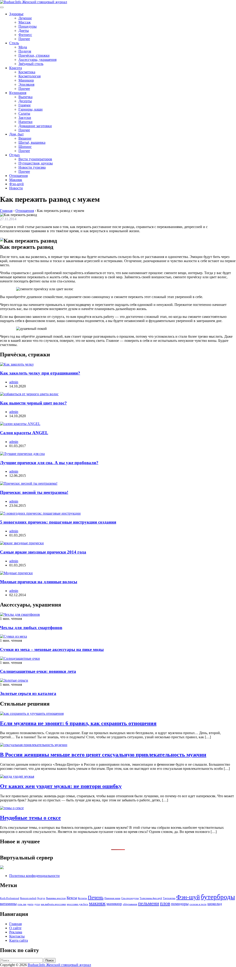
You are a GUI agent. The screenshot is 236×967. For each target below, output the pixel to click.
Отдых (14, 155)
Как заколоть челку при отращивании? (40, 373)
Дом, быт (16, 134)
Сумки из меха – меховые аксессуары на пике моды (52, 649)
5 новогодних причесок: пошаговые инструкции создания (58, 522)
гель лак (22, 904)
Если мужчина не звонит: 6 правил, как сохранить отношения (78, 723)
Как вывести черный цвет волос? (33, 403)
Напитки (25, 122)
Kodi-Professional (9, 898)
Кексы (72, 898)
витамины (8, 904)
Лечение (25, 18)
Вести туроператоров (35, 159)
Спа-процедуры (130, 898)
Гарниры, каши (30, 109)
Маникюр (26, 80)
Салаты (24, 113)
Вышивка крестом (56, 898)
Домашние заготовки (35, 126)
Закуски (24, 118)
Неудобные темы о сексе (30, 818)
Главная (15, 924)
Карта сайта (18, 940)
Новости (16, 188)
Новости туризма (32, 167)
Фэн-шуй (16, 184)
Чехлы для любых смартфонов (31, 627)
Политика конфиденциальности (34, 876)
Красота (15, 68)
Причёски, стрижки (34, 55)
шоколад (214, 904)
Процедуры (27, 26)
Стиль (14, 43)
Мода (22, 47)
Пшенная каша (112, 898)
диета (30, 904)
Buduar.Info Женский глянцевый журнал (59, 965)
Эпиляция (26, 84)
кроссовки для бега (77, 904)
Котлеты (82, 898)
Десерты (25, 101)
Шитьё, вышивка (31, 142)
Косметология (29, 76)
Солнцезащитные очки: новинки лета (38, 671)
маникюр (114, 904)
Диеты (23, 30)
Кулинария (17, 93)
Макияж (15, 180)
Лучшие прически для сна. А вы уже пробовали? (49, 462)
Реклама (15, 932)
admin (13, 382)
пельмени (148, 903)
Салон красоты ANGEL (24, 432)
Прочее (24, 39)
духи (37, 904)
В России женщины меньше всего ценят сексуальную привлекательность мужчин (103, 755)
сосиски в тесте (197, 904)
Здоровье (16, 14)
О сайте (15, 928)
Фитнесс (25, 35)
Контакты (17, 936)
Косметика (26, 72)
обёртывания (130, 904)
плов (165, 903)
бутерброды (218, 896)
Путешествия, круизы (35, 163)
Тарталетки (169, 898)
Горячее (24, 105)
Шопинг (25, 147)
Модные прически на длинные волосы (38, 581)
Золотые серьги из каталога (28, 693)
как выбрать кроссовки (53, 904)
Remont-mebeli (28, 898)
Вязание (24, 138)
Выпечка (25, 97)
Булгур (41, 898)
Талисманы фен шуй (151, 898)
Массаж (24, 22)
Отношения (18, 176)
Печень (95, 897)
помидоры (180, 904)
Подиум (24, 51)
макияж (97, 903)
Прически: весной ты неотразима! (34, 492)
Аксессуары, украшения (37, 60)
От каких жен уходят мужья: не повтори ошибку (61, 786)
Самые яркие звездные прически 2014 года (43, 552)
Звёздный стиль (30, 64)
